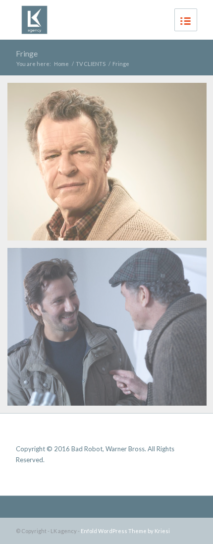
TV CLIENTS (91, 63)
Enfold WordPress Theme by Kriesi (125, 531)
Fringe (27, 53)
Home (61, 63)
